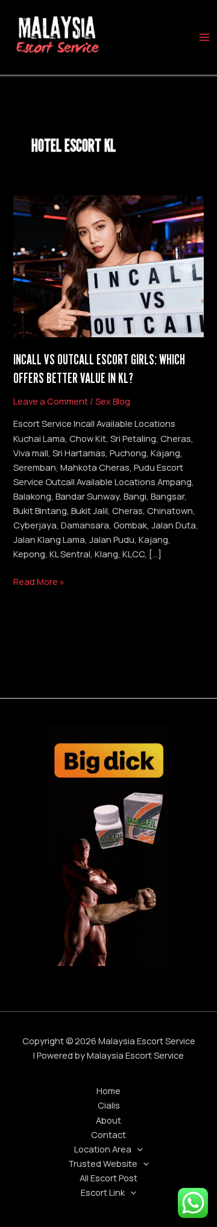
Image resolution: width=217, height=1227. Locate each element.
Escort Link (103, 1192)
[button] (137, 1149)
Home (108, 1091)
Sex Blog (112, 401)
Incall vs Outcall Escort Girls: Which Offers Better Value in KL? (99, 368)
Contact (108, 1134)
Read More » (38, 580)
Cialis (109, 1105)
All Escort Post (108, 1178)
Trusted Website (102, 1163)
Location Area (102, 1149)
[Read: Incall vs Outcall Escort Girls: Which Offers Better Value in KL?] (108, 265)
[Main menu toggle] (204, 37)
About (108, 1120)
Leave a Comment (50, 401)
